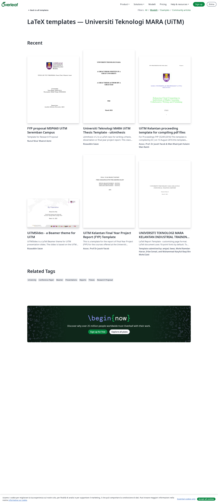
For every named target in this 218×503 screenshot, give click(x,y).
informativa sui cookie (17, 500)
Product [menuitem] (124, 4)
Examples (164, 10)
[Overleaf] (10, 4)
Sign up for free (97, 331)
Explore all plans (120, 331)
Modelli (154, 10)
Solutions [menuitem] (138, 4)
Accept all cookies (206, 499)
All (146, 10)
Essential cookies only (186, 499)
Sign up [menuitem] (198, 4)
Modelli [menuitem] (152, 4)
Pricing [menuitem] (163, 4)
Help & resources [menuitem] (179, 4)
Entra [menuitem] (211, 4)
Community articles (181, 10)
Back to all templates (38, 10)
